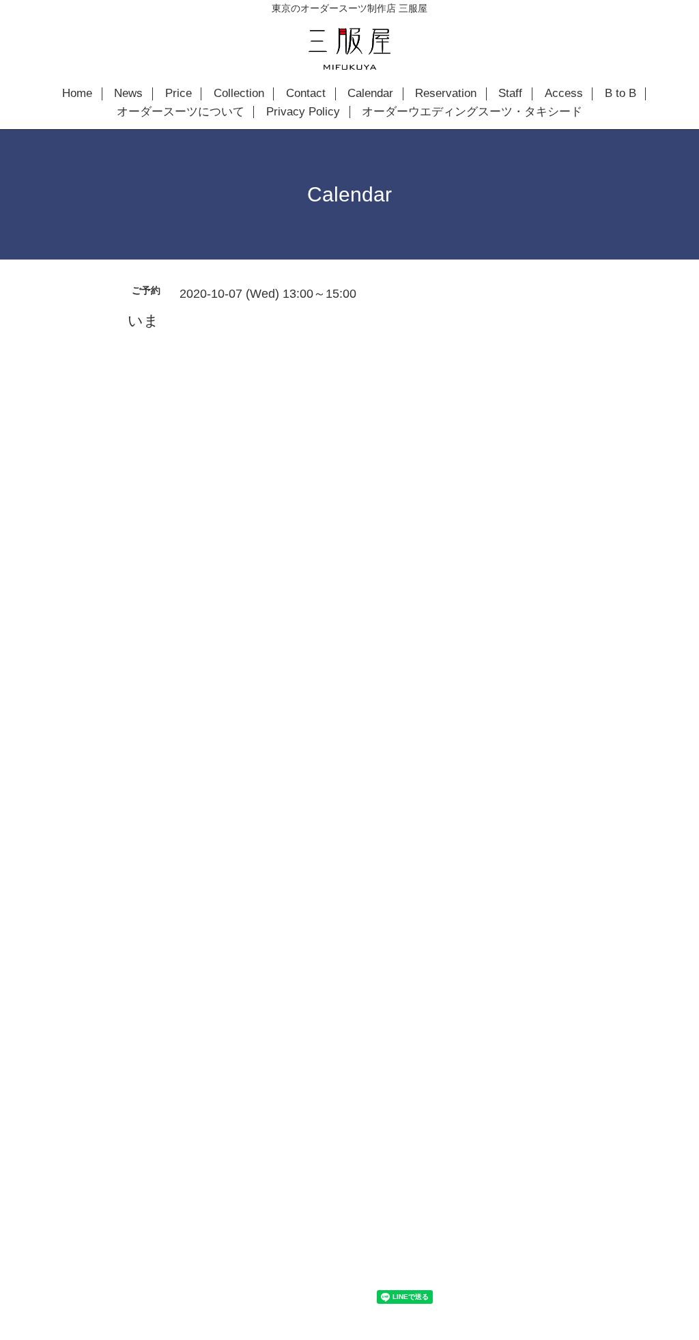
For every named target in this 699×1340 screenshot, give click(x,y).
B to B (620, 93)
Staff (510, 93)
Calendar (370, 93)
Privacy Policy (303, 112)
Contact (306, 93)
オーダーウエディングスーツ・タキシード (472, 112)
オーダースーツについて (180, 112)
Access (564, 93)
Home (77, 93)
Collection (239, 93)
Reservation (445, 93)
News (128, 93)
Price (178, 93)
